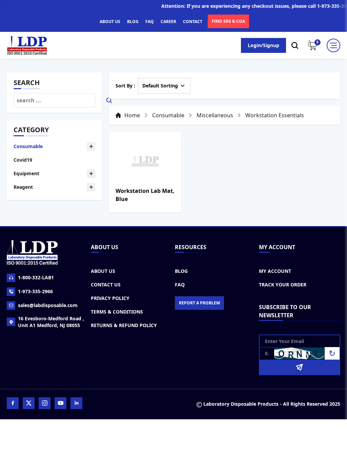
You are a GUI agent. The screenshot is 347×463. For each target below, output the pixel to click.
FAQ (149, 21)
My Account (275, 271)
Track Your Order (282, 284)
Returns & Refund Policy (124, 325)
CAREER (168, 21)
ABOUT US (110, 21)
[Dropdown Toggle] (91, 146)
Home (132, 115)
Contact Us (106, 284)
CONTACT (192, 21)
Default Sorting (160, 85)
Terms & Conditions (117, 311)
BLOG (133, 21)
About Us (103, 271)
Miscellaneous (215, 115)
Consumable (28, 146)
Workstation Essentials (274, 115)
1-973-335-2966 (35, 291)
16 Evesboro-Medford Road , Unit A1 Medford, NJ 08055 (51, 321)
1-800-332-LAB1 (36, 277)
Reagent (23, 187)
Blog (181, 271)
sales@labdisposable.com (48, 305)
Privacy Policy (110, 298)
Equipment (26, 173)
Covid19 (23, 160)
